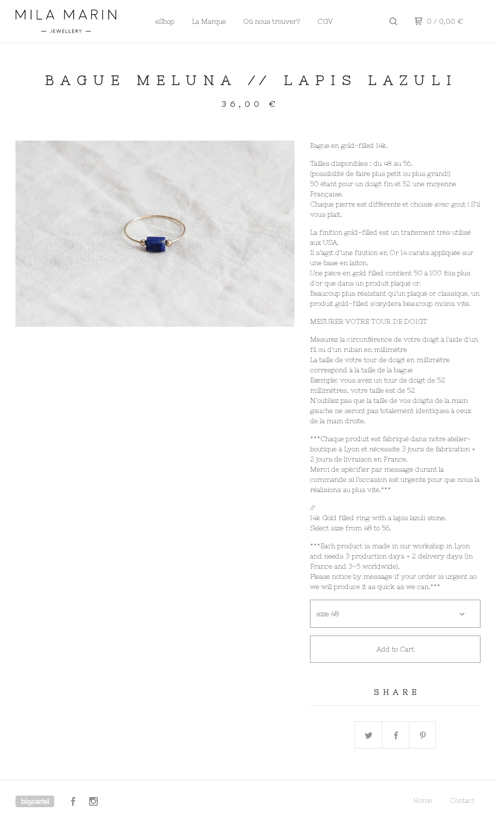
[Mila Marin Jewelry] (66, 21)
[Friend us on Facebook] (73, 803)
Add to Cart (395, 649)
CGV (325, 21)
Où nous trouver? (271, 21)
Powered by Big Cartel (35, 801)
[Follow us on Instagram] (93, 803)
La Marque (209, 21)
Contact (462, 800)
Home (422, 800)
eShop (164, 21)
